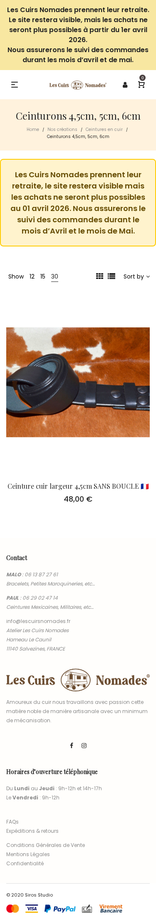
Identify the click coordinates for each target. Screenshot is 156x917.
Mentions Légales (28, 854)
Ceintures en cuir (104, 129)
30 (54, 276)
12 (32, 276)
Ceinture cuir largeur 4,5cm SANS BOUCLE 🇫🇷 (78, 486)
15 (42, 276)
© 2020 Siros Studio (29, 895)
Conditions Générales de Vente (45, 845)
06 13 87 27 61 (41, 574)
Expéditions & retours (32, 830)
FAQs (12, 821)
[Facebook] (71, 745)
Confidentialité (25, 863)
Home (33, 129)
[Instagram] (84, 745)
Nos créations (62, 129)
